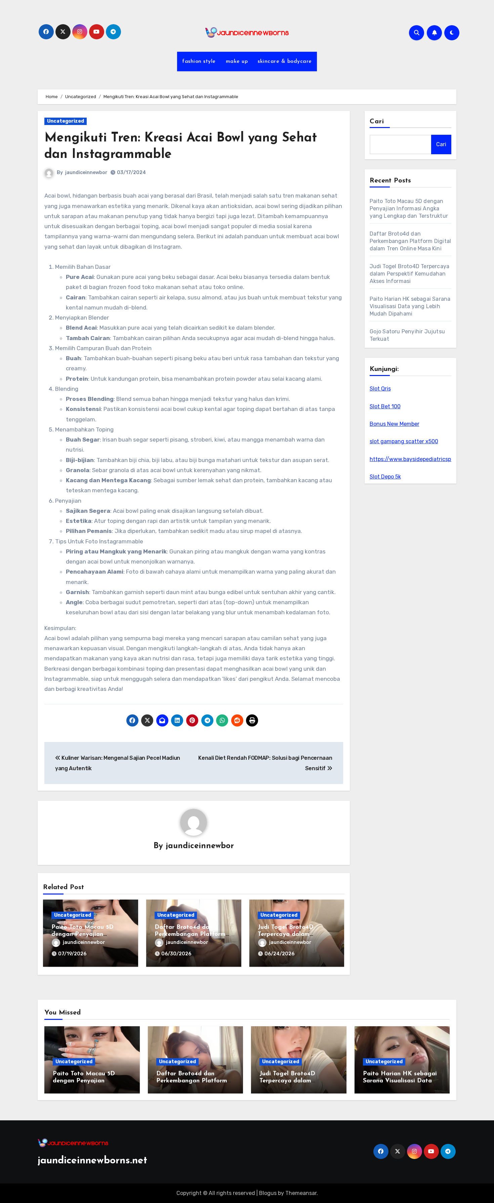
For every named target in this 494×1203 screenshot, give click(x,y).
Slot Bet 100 (385, 406)
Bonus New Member (394, 424)
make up (237, 61)
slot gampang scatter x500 (404, 441)
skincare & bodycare (285, 61)
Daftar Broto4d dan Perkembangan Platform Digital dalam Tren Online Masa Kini (410, 241)
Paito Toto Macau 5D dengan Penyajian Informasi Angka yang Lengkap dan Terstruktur (409, 208)
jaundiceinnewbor (86, 172)
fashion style (199, 61)
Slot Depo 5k (385, 476)
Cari (377, 121)
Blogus (268, 1193)
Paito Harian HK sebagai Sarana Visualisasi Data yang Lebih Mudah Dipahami (410, 306)
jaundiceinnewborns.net (92, 1161)
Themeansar (301, 1193)
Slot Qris (380, 388)
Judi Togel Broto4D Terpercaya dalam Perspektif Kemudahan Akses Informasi (410, 273)
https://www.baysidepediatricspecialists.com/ (428, 459)
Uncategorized (65, 121)
